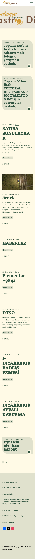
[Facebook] (4, 528)
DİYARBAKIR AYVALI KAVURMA (16, 410)
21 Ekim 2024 (7, 355)
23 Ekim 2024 (7, 240)
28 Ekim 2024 (7, 125)
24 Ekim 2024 (7, 194)
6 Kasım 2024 (9, 43)
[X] (9, 528)
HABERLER (20, 43)
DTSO (8, 313)
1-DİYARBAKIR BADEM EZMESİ (16, 366)
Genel (17, 125)
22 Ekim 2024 (7, 309)
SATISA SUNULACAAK (16, 133)
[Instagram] (13, 528)
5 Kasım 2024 (9, 78)
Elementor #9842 (13, 278)
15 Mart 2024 (9, 439)
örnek (8, 198)
